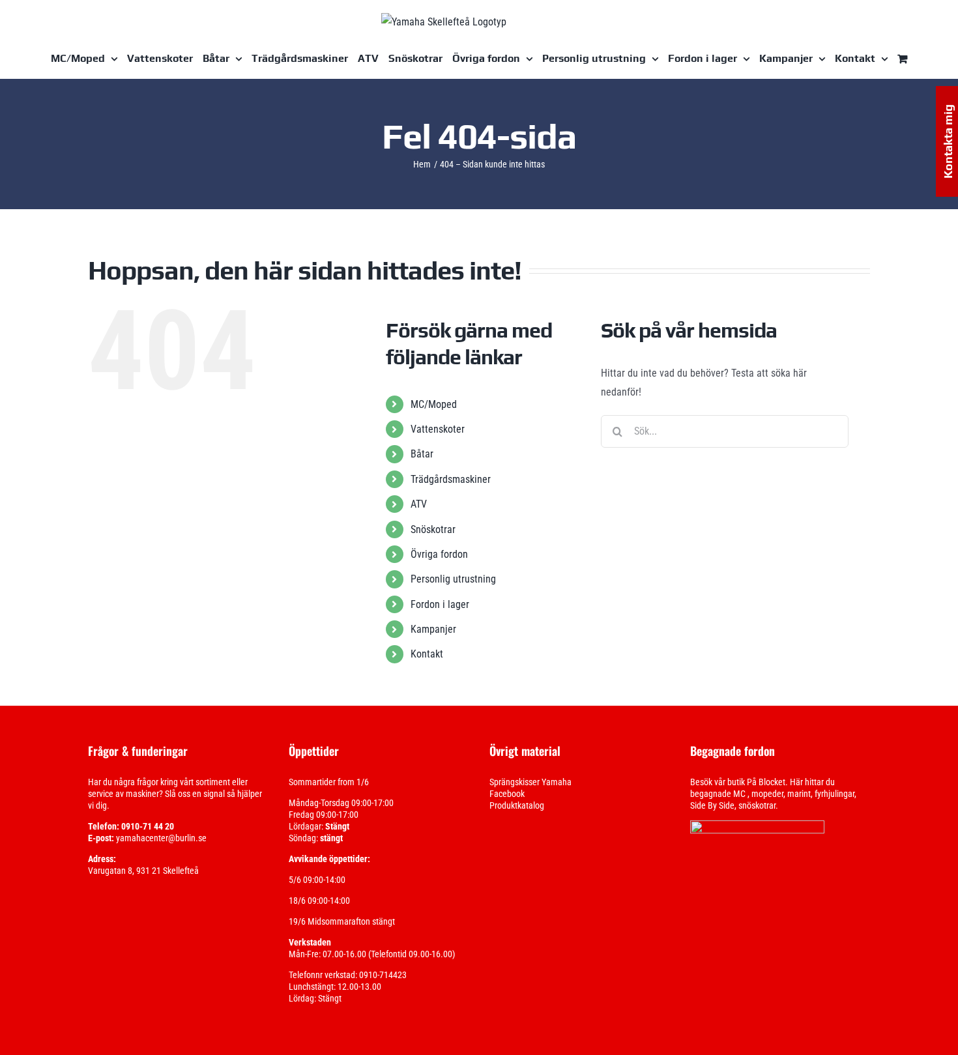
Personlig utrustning (453, 579)
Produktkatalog (516, 805)
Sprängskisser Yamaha (530, 782)
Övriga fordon (439, 554)
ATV (419, 504)
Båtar (422, 454)
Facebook (507, 793)
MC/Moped (434, 404)
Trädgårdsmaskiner (451, 479)
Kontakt (427, 654)
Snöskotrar (433, 529)
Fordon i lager (440, 604)
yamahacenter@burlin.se (161, 838)
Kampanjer (433, 629)
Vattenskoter (438, 429)
